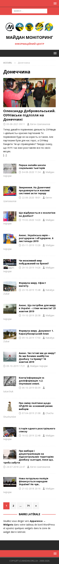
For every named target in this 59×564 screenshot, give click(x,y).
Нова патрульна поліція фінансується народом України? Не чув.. (33, 481)
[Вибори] (9, 406)
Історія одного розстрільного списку (37, 430)
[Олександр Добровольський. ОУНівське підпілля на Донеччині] (29, 92)
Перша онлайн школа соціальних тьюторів (32, 167)
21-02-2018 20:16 (31, 488)
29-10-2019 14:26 (31, 267)
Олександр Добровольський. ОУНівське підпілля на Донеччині (29, 115)
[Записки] (9, 432)
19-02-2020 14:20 (31, 219)
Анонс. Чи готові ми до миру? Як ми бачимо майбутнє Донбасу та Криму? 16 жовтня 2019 (37, 358)
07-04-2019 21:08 (31, 413)
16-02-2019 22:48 (31, 435)
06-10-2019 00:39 (31, 387)
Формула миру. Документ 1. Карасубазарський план (36, 332)
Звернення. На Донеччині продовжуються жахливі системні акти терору (34, 190)
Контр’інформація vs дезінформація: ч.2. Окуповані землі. (31, 380)
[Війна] (9, 239)
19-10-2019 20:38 (31, 315)
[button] (54, 3)
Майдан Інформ (39, 366)
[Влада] (9, 482)
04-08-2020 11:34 (31, 172)
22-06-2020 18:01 (31, 197)
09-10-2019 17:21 (15, 366)
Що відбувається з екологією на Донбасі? (37, 214)
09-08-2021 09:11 (15, 124)
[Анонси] (9, 168)
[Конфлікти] (9, 356)
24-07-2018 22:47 (15, 466)
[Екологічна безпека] (9, 216)
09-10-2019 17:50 (31, 337)
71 (28, 505)
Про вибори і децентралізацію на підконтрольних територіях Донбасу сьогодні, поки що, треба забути (28, 456)
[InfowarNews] (9, 381)
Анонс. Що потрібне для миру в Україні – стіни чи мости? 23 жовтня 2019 (37, 308)
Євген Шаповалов (40, 124)
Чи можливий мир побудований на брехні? (34, 262)
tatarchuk (8, 391)
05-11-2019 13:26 (31, 245)
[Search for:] (29, 10)
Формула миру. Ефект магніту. (32, 284)
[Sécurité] (9, 191)
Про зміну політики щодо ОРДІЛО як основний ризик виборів (36, 405)
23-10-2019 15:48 (31, 289)
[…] (5, 155)
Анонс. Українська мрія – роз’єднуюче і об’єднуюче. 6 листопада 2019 (36, 238)
